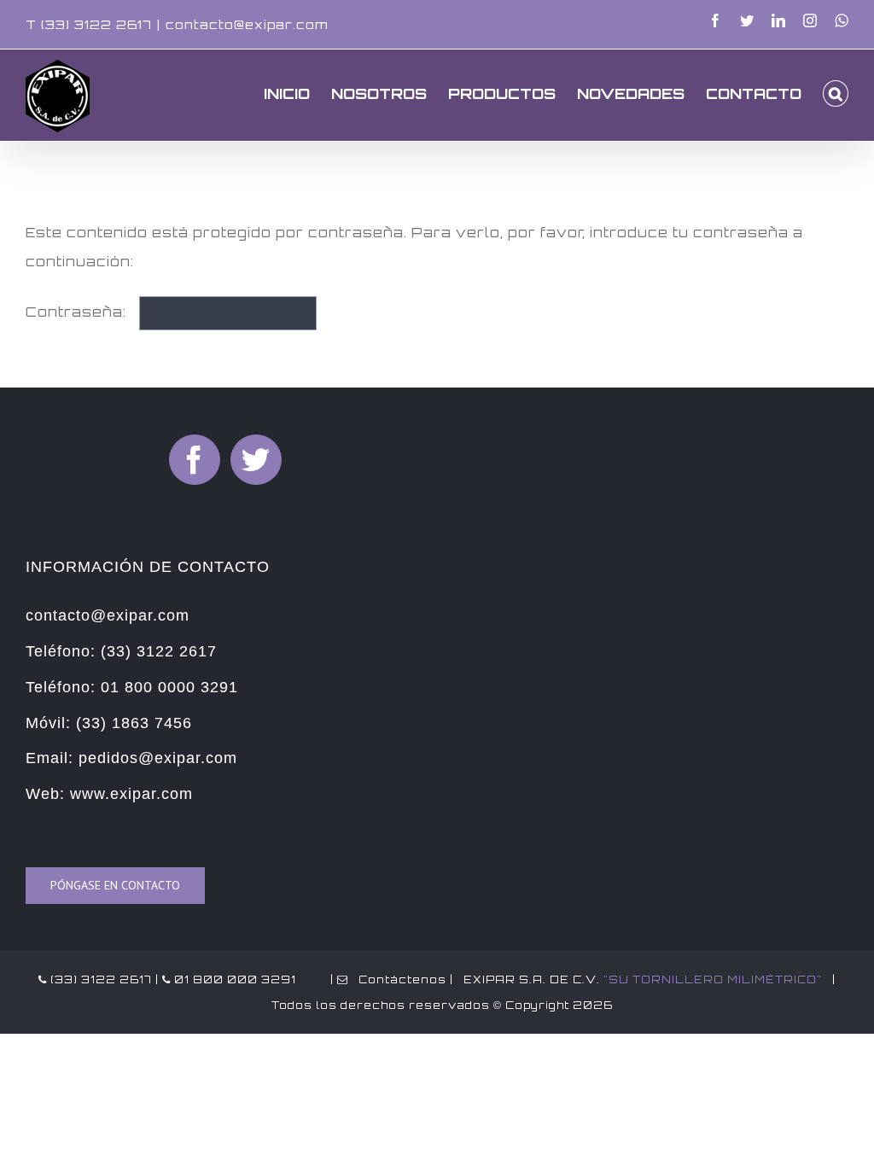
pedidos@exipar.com (158, 758)
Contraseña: (78, 312)
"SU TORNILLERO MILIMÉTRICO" (712, 979)
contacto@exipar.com (247, 24)
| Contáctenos (386, 979)
